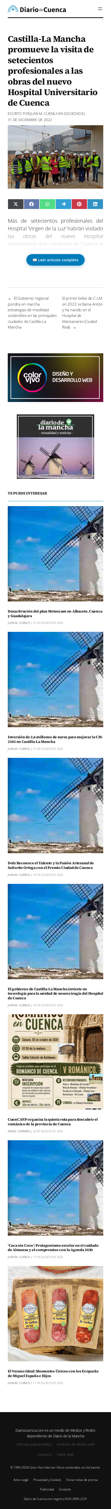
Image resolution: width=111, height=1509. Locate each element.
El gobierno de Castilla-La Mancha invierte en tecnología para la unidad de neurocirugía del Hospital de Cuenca (55, 994)
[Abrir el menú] (100, 9)
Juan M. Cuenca (44, 113)
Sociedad (72, 113)
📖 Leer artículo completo (55, 259)
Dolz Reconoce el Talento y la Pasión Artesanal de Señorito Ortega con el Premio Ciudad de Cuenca (51, 865)
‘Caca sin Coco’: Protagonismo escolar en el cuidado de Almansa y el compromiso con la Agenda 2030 (53, 1248)
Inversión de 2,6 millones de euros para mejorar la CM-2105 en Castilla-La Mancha (55, 739)
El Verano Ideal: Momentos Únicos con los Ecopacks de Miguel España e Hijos (53, 1373)
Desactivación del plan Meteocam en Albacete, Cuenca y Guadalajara (55, 613)
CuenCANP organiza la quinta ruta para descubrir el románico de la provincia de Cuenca (53, 1122)
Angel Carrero (19, 1131)
